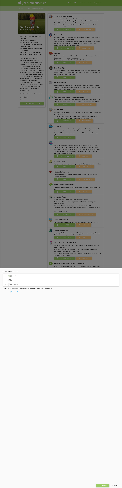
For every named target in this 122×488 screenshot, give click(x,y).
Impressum (6, 292)
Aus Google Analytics (13, 280)
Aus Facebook (11, 284)
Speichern (115, 485)
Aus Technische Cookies (14, 275)
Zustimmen (103, 485)
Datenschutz (14, 292)
